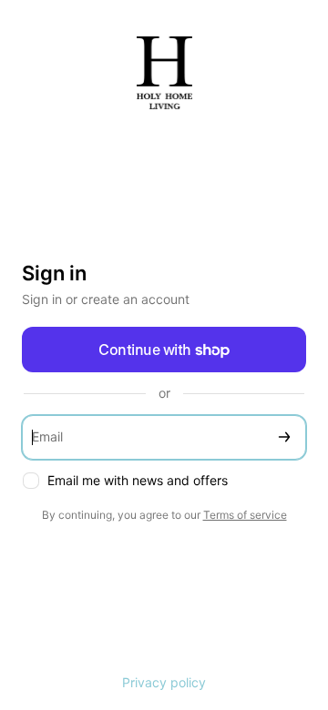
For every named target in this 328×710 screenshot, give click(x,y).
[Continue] (284, 437)
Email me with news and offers (137, 480)
